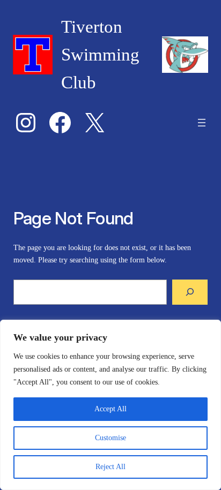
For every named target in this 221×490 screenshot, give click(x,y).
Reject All (110, 467)
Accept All (110, 409)
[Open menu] (201, 122)
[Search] (190, 292)
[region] (110, 405)
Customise (110, 438)
